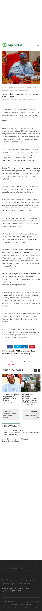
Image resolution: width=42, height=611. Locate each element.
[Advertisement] (21, 21)
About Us (18, 608)
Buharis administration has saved (32, 416)
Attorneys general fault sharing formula (9, 416)
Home (4, 87)
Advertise (35, 608)
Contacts (26, 608)
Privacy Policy (8, 608)
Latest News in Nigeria (16, 87)
